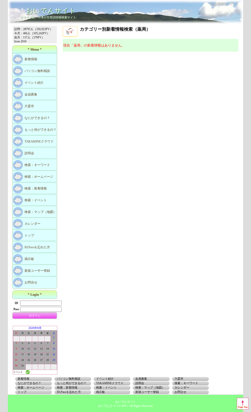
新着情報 (31, 59)
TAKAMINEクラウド (39, 141)
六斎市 (29, 106)
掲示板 (29, 259)
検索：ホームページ (39, 176)
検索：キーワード (37, 165)
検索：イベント (36, 200)
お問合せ (31, 282)
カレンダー (32, 223)
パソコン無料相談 (37, 71)
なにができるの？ (37, 118)
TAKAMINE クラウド (224, 4)
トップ (29, 235)
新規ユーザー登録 (37, 270)
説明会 (29, 153)
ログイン (35, 315)
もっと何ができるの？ (40, 129)
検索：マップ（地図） (40, 212)
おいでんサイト (51, 10)
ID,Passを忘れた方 (37, 247)
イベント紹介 (34, 82)
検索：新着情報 (36, 188)
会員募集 (31, 94)
